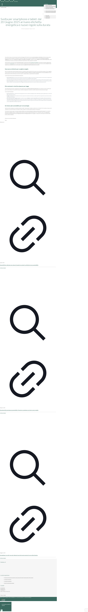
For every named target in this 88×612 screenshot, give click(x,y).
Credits (4, 595)
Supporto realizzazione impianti (9, 583)
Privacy (1, 595)
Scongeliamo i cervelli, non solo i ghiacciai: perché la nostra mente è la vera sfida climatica (19, 555)
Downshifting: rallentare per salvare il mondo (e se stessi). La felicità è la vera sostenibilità (19, 265)
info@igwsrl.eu (2, 589)
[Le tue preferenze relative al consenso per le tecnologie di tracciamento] (1, 610)
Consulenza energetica (7, 579)
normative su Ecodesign (34, 62)
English (4, 5)
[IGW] (9, 1)
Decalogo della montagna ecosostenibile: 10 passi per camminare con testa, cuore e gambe (19, 410)
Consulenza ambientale (7, 581)
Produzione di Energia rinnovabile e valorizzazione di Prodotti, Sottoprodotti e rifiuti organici (18, 577)
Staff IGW (27, 28)
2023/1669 (12, 63)
